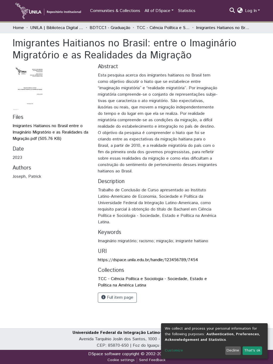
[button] (240, 11)
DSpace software (104, 354)
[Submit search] (232, 11)
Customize (174, 350)
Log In (251, 11)
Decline (233, 350)
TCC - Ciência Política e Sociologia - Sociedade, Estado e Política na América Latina (163, 28)
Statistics (186, 11)
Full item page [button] (119, 297)
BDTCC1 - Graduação (110, 28)
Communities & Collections (115, 11)
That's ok (252, 350)
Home (18, 28)
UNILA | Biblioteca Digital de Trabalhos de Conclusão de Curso (56, 28)
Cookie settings (121, 360)
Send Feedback (152, 360)
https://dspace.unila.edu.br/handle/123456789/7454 (148, 260)
